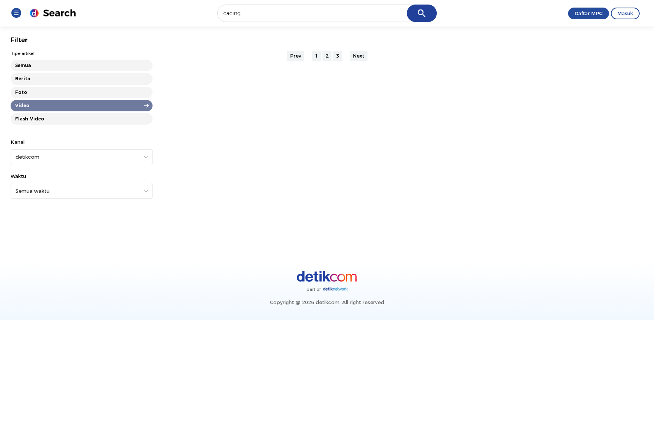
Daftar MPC (589, 13)
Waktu (18, 176)
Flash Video (29, 119)
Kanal (18, 142)
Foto (21, 92)
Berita (22, 78)
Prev (295, 56)
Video (22, 105)
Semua (23, 65)
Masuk (625, 13)
